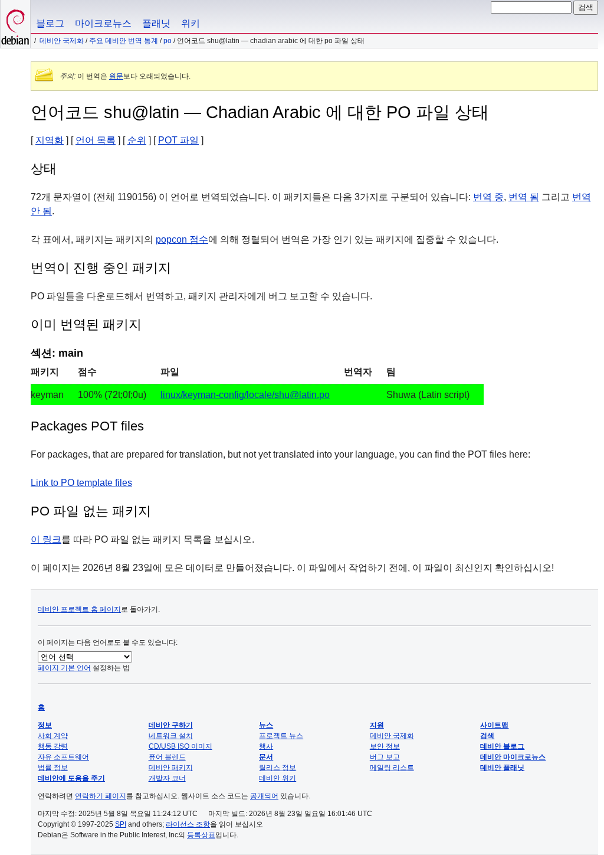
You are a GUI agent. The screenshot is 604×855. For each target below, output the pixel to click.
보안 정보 (385, 746)
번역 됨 (523, 197)
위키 (190, 23)
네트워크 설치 (171, 736)
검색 (487, 736)
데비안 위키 (277, 778)
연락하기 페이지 (100, 796)
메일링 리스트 (392, 767)
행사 (266, 746)
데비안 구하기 (171, 725)
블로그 (50, 23)
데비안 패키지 (171, 767)
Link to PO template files (81, 483)
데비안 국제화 (62, 41)
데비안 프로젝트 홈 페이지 (79, 609)
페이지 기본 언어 (64, 668)
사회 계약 (53, 736)
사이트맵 (494, 725)
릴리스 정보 (277, 767)
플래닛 (156, 23)
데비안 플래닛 (502, 767)
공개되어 (264, 796)
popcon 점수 (182, 239)
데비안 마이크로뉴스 (513, 757)
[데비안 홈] (15, 24)
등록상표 (201, 835)
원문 (116, 76)
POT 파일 (178, 140)
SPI (120, 824)
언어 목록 (96, 140)
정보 (45, 725)
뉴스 (266, 725)
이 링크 (46, 539)
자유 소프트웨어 (63, 757)
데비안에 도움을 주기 (71, 778)
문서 (266, 757)
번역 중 (488, 197)
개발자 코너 (167, 778)
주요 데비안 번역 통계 (123, 41)
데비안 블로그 (502, 746)
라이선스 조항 (188, 824)
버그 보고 (385, 757)
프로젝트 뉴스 (281, 736)
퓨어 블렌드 (167, 757)
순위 (136, 140)
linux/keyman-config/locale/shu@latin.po (245, 395)
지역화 (49, 140)
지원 (377, 725)
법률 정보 (53, 767)
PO (167, 41)
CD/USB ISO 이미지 (180, 746)
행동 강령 (53, 746)
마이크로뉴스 (103, 23)
